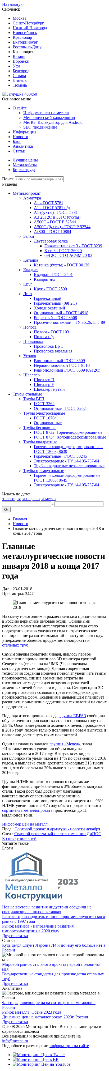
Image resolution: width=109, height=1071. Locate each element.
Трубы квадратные (40, 442)
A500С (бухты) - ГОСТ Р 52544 (62, 226)
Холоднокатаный (49, 308)
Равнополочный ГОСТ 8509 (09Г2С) (67, 370)
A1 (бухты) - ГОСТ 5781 (56, 212)
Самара (19, 75)
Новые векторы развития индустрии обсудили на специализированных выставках (47, 909)
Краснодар (22, 37)
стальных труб (15, 645)
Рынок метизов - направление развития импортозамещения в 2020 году (38, 928)
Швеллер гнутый (49, 389)
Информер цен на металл (46, 112)
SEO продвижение (40, 127)
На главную (13, 4)
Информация (24, 132)
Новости (20, 136)
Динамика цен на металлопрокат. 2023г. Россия (45, 1017)
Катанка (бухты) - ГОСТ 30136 (61, 265)
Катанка (30, 260)
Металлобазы (25, 165)
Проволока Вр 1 (48, 346)
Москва (19, 18)
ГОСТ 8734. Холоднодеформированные (70, 437)
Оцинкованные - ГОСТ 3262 (60, 408)
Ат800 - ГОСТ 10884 (52, 231)
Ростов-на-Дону (27, 47)
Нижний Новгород (30, 28)
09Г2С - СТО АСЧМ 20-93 (68, 255)
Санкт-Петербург (28, 23)
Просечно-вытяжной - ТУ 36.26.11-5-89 (69, 322)
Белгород (21, 71)
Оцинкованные (48, 422)
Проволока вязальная (53, 351)
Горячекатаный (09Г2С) (55, 303)
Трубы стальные (27, 394)
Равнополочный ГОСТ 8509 (59, 360)
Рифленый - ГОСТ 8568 (55, 317)
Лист (27, 293)
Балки (28, 236)
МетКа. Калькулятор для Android (53, 122)
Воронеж (21, 61)
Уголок (29, 356)
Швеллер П (44, 379)
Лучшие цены (25, 160)
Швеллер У (44, 384)
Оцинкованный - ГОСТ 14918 (61, 313)
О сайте (20, 108)
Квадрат (30, 269)
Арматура (32, 198)
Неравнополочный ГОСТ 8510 (62, 365)
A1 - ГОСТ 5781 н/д (52, 207)
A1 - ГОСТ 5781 (48, 203)
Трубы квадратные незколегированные (69, 466)
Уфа (16, 66)
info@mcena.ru (15, 1041)
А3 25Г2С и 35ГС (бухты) (57, 217)
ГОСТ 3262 (44, 403)
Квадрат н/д (44, 279)
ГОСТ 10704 (45, 418)
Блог (17, 141)
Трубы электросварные (44, 413)
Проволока (33, 341)
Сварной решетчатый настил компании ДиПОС (57, 833)
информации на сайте (69, 1045)
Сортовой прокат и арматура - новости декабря (57, 829)
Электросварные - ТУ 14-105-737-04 (66, 461)
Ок (6, 510)
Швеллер (31, 375)
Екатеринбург (25, 42)
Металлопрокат (27, 193)
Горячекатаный (47, 298)
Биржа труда (24, 169)
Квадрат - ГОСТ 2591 (53, 274)
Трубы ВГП (33, 399)
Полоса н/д (44, 336)
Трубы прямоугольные (43, 470)
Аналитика (23, 146)
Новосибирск (25, 32)
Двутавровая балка (51, 241)
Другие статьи (15, 935)
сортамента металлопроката (27, 810)
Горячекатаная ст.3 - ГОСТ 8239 (73, 246)
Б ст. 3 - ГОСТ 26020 (63, 250)
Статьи (19, 151)
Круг (27, 284)
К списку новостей (19, 838)
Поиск (8, 179)
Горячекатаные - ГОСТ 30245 (60, 456)
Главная (20, 519)
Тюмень (20, 85)
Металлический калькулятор (49, 117)
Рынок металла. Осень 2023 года (31, 1012)
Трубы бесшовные (39, 427)
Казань (19, 56)
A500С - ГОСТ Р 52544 (55, 222)
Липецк (20, 80)
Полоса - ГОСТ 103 (51, 332)
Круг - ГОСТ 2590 (50, 289)
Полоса (30, 327)
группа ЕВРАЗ (73, 715)
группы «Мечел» (64, 744)
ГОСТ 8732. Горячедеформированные (68, 432)
